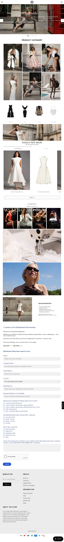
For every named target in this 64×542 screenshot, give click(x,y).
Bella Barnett (26, 500)
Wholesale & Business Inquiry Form (16, 351)
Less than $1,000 (10, 417)
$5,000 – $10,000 (10, 421)
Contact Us (26, 480)
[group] (17, 172)
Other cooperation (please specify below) (17, 411)
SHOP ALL (32, 197)
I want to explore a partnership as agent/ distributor (19, 405)
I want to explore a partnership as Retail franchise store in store (23, 407)
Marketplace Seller (10, 433)
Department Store (10, 435)
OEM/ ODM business (11, 409)
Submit (7, 464)
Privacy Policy (26, 498)
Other (7, 437)
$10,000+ (8, 423)
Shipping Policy (27, 483)
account (61, 2)
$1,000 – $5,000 (10, 419)
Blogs (24, 503)
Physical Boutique (10, 429)
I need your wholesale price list (14, 403)
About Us (25, 478)
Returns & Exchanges (29, 485)
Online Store (9, 431)
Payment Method (27, 493)
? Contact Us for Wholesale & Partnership (19, 327)
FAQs (24, 496)
